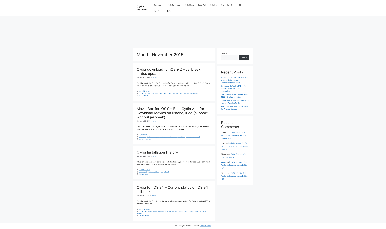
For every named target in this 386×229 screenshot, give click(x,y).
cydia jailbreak (164, 172)
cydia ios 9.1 (163, 93)
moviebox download (193, 137)
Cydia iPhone (189, 5)
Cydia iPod (213, 5)
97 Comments (144, 215)
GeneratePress (205, 226)
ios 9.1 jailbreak (173, 93)
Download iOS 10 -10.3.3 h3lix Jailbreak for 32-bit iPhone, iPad (234, 135)
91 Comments (144, 95)
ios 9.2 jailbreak (184, 93)
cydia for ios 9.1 (144, 211)
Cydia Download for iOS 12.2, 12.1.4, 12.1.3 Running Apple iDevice (234, 146)
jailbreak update (194, 211)
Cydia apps (143, 134)
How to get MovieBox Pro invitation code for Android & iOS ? (234, 165)
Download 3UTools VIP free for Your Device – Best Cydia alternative (233, 88)
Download (157, 5)
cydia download (144, 93)
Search (224, 53)
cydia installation (153, 172)
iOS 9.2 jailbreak (144, 91)
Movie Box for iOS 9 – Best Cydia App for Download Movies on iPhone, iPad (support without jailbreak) (172, 113)
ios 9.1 (152, 211)
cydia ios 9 (154, 93)
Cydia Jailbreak (226, 5)
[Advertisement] (193, 31)
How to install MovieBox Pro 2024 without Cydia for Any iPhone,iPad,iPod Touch (234, 80)
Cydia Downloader (174, 5)
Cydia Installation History (157, 152)
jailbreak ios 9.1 (183, 211)
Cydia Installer (142, 8)
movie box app (172, 137)
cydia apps (142, 137)
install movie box (153, 137)
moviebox (181, 137)
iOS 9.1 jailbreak (144, 209)
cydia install (143, 172)
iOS (240, 5)
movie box (163, 137)
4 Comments (143, 174)
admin (223, 162)
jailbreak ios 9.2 (195, 93)
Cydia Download (144, 170)
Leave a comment (145, 139)
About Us (157, 11)
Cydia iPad (202, 5)
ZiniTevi (169, 11)
